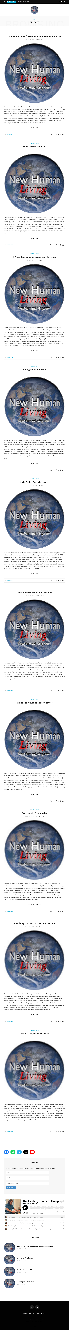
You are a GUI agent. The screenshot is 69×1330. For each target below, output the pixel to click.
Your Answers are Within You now (34, 592)
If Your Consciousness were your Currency (34, 257)
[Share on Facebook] (56, 134)
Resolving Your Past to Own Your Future (34, 923)
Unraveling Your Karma (25, 1258)
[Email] (63, 134)
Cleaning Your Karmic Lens (26, 1282)
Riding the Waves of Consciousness (35, 702)
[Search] (64, 2)
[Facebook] (32, 1307)
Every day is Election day (34, 813)
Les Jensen (10, 134)
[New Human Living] (34, 10)
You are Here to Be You (34, 146)
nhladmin (10, 357)
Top (35, 1326)
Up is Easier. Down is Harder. (34, 482)
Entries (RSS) (41, 1313)
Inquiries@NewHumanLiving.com (34, 1319)
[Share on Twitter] (58, 134)
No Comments (40, 39)
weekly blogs (35, 33)
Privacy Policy (28, 1313)
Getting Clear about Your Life (25, 1)
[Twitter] (37, 1307)
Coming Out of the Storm (34, 369)
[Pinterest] (60, 134)
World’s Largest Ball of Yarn (34, 1033)
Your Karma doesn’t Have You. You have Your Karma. (34, 36)
